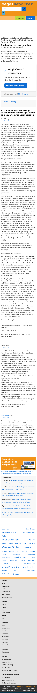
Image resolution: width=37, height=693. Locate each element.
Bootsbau (31, 560)
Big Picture (4, 570)
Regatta (4, 580)
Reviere (4, 607)
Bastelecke (5, 642)
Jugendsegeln (30, 529)
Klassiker (4, 631)
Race (9, 594)
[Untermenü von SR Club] (34, 18)
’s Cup (8, 586)
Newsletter (5, 649)
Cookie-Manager (31, 688)
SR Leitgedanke (6, 659)
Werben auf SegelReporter (9, 670)
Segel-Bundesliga (21, 557)
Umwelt (11, 551)
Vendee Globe (10, 547)
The (3, 594)
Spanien (4, 615)
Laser (18, 551)
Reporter (4, 656)
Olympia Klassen (29, 532)
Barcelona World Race (29, 536)
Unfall (24, 543)
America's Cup (29, 567)
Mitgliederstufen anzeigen (15, 85)
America (4, 586)
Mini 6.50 (24, 551)
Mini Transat (31, 571)
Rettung (4, 536)
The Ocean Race (6, 574)
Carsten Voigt (5, 415)
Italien (3, 618)
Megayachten (6, 628)
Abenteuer (32, 543)
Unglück (31, 539)
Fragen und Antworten (8, 680)
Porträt (4, 554)
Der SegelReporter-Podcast (10, 674)
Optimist (4, 543)
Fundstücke (5, 636)
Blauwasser (16, 554)
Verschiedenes (6, 645)
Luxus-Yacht (5, 529)
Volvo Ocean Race (11, 539)
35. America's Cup (29, 563)
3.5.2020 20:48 (5, 121)
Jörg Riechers (13, 560)
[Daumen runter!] (1, 342)
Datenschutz (17, 688)
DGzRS (23, 560)
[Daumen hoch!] (1, 340)
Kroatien (4, 610)
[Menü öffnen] (3, 13)
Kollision (4, 551)
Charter (4, 604)
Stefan (4, 512)
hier (33, 105)
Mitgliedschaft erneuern (9, 683)
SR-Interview (17, 570)
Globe (8, 591)
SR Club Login (20, 18)
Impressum (5, 688)
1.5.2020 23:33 (5, 347)
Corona (4, 560)
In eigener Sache (7, 662)
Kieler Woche (31, 554)
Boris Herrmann (9, 532)
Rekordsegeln (6, 557)
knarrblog (32, 551)
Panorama (5, 622)
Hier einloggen (23, 94)
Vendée (4, 591)
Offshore (4, 589)
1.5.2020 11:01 (5, 417)
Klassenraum (6, 652)
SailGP (11, 543)
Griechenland (6, 612)
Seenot (33, 557)
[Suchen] (24, 9)
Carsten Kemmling (9, 102)
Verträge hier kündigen (29, 690)
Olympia (5, 563)
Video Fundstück (10, 567)
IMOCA (18, 543)
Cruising (16, 574)
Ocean (6, 594)
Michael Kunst (6, 667)
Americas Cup (29, 547)
